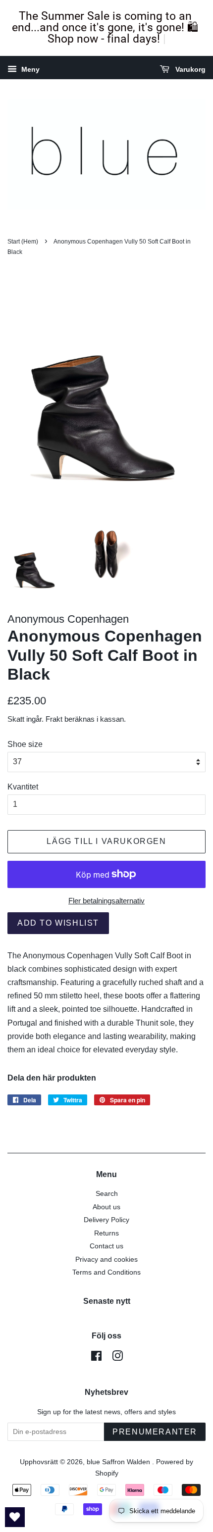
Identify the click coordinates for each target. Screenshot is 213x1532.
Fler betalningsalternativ (106, 900)
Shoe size (25, 744)
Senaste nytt (106, 1301)
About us (106, 1207)
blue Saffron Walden (119, 1462)
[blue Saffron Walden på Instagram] (117, 1358)
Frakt (54, 719)
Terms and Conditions (106, 1272)
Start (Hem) (22, 241)
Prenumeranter (154, 1432)
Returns (106, 1233)
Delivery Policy (106, 1220)
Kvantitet (22, 787)
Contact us (106, 1246)
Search (107, 1193)
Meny (29, 69)
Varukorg (189, 69)
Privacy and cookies (106, 1259)
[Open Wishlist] (15, 1517)
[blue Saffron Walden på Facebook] (96, 1358)
